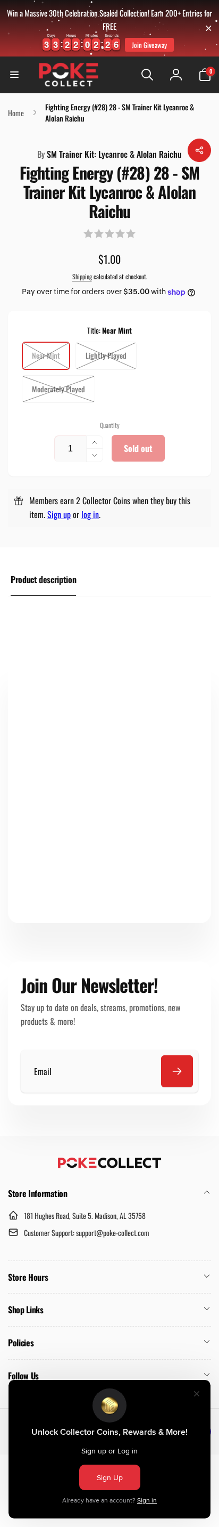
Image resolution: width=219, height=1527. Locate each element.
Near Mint (46, 355)
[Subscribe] (177, 1071)
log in (90, 514)
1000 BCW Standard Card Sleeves (134, 829)
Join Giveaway (149, 44)
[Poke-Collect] (109, 1165)
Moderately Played (58, 388)
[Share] (199, 150)
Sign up (59, 514)
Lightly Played (106, 355)
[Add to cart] (58, 903)
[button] (14, 74)
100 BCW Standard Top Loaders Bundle (58, 829)
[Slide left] (159, 720)
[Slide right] (187, 720)
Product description (43, 579)
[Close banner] (209, 28)
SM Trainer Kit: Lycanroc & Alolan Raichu (109, 154)
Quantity (110, 425)
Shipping (82, 276)
